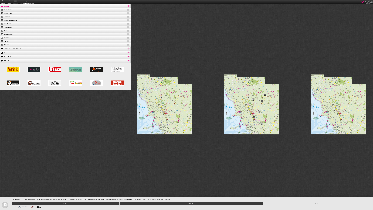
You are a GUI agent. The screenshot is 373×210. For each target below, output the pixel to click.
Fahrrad (6, 41)
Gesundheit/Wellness (10, 20)
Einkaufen (7, 17)
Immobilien (7, 23)
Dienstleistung (8, 34)
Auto (5, 31)
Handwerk (7, 37)
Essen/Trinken (8, 13)
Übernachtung (8, 9)
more (317, 203)
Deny (65, 203)
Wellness (6, 45)
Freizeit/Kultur (8, 27)
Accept (191, 203)
